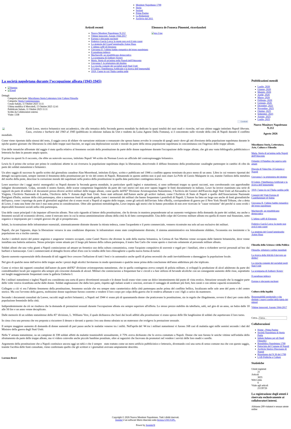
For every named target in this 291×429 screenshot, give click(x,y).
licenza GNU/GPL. (166, 420)
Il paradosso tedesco (100, 52)
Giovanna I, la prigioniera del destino (109, 63)
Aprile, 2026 (264, 94)
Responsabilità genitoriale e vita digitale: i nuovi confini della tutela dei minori (269, 299)
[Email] (12, 90)
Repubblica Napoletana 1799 (271, 343)
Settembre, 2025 (265, 114)
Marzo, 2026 (264, 97)
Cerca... (255, 318)
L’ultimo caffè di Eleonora (103, 47)
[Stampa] (12, 87)
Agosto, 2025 (264, 116)
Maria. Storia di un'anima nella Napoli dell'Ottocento (116, 60)
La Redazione (142, 16)
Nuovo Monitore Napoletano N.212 (108, 33)
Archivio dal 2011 (144, 18)
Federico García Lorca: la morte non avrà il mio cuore (116, 41)
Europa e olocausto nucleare (104, 38)
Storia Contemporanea (29, 101)
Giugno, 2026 (264, 89)
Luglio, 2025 (264, 119)
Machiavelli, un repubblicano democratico (111, 55)
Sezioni (139, 10)
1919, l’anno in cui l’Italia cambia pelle (109, 71)
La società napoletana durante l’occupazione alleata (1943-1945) (51, 81)
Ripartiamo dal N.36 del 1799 (272, 354)
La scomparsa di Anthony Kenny (107, 57)
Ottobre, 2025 (264, 111)
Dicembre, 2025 (265, 105)
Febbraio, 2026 (265, 100)
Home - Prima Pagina (268, 330)
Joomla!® (150, 425)
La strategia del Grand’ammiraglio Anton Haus (113, 44)
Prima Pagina (142, 13)
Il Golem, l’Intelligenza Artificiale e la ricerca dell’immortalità (120, 68)
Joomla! (119, 420)
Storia (138, 7)
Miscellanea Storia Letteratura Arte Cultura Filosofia (53, 98)
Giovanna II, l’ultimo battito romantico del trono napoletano (119, 49)
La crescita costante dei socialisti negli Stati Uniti (114, 66)
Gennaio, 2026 (265, 103)
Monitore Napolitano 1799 (148, 5)
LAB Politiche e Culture (269, 357)
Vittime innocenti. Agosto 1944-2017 (109, 36)
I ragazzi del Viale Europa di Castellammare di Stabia (265, 196)
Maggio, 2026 (264, 92)
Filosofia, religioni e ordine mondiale (269, 250)
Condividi (244, 121)
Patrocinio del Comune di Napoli (273, 346)
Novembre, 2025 (266, 108)
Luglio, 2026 (264, 86)
